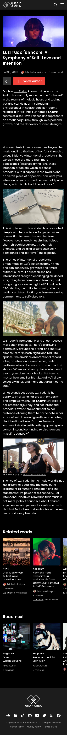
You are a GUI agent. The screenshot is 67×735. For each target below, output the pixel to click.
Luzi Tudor (20, 91)
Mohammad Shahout (34, 474)
